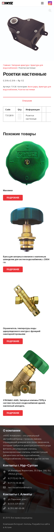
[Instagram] (50, 3)
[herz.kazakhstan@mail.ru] (5, 487)
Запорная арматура (20, 65)
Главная (6, 65)
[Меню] (42, 3)
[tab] (27, 100)
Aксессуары (33, 86)
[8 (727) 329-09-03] (5, 503)
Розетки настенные (26, 89)
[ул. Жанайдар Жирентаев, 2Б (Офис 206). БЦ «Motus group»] (5, 472)
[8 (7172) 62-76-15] (5, 478)
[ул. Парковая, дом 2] (5, 499)
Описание (27, 100)
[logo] (7, 3)
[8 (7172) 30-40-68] (5, 483)
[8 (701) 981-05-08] (5, 508)
